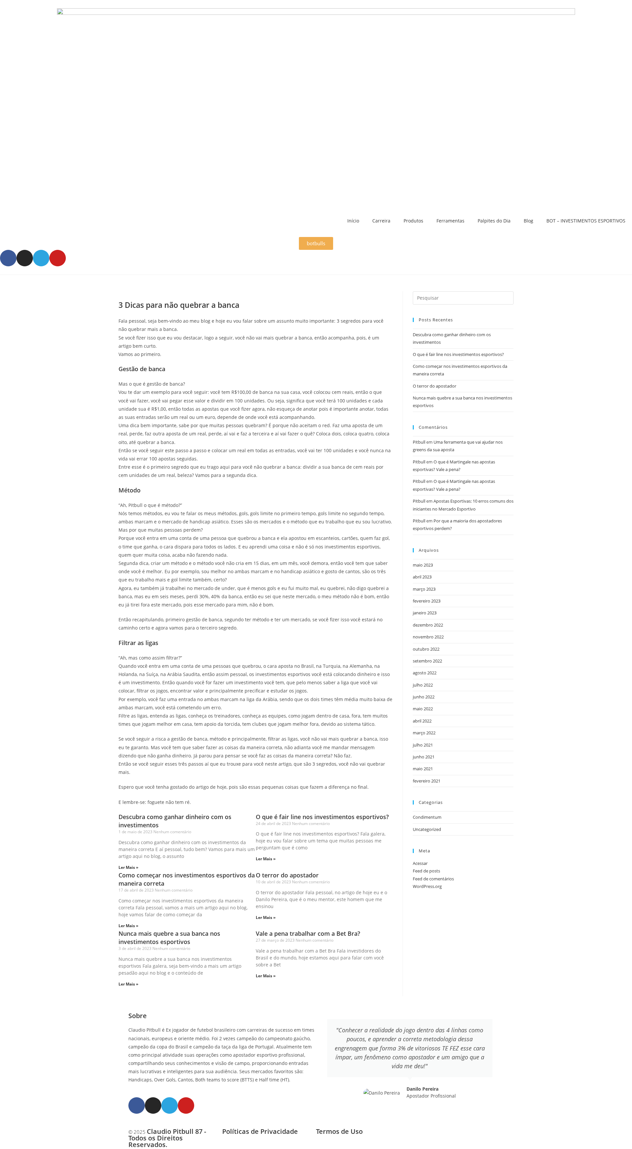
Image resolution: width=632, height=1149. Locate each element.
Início (353, 221)
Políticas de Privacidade (260, 1131)
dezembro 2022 (428, 625)
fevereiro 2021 (426, 781)
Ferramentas (450, 221)
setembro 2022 (427, 661)
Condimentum (427, 817)
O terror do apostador (287, 875)
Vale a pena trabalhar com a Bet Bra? (308, 933)
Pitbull (419, 442)
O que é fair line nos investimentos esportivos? (322, 817)
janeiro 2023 (424, 613)
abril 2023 (422, 577)
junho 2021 (423, 757)
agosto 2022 (424, 673)
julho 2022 (423, 685)
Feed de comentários (433, 879)
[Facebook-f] (8, 258)
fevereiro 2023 (426, 601)
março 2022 (424, 733)
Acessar (420, 863)
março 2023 (424, 589)
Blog (528, 221)
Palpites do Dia (494, 221)
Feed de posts (426, 871)
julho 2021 (423, 745)
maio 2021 (423, 769)
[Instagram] (24, 258)
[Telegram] (41, 258)
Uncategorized (427, 829)
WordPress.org (427, 886)
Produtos (413, 221)
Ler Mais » (128, 867)
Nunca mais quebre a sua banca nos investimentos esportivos (169, 937)
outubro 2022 (426, 649)
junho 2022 (423, 697)
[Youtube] (57, 258)
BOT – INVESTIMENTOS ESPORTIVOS (585, 221)
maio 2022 (423, 709)
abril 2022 (422, 721)
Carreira (381, 221)
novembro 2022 (428, 637)
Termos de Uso (339, 1131)
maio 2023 (423, 565)
